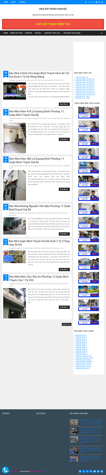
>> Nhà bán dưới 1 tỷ (81, 77)
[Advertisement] (37, 56)
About (13, 2)
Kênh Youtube (16, 33)
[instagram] (91, 2)
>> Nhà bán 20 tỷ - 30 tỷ (82, 96)
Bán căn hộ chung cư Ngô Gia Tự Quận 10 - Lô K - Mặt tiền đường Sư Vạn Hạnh (91, 450)
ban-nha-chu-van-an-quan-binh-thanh (37, 283)
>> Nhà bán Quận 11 (81, 353)
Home (6, 2)
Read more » (64, 104)
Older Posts (66, 324)
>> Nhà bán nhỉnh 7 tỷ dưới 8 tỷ (84, 89)
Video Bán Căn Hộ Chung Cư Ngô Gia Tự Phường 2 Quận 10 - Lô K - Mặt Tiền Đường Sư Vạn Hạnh (90, 431)
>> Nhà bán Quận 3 (80, 339)
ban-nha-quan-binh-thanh (33, 80)
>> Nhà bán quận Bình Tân (82, 356)
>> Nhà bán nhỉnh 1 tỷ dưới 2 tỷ (84, 79)
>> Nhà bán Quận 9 (80, 349)
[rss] (94, 2)
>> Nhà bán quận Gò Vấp (82, 360)
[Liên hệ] (4, 469)
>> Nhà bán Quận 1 (80, 335)
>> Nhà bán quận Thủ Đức (82, 367)
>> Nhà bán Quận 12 (81, 354)
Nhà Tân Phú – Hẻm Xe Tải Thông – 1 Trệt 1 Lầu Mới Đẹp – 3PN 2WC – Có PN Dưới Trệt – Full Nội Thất (91, 422)
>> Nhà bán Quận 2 (80, 337)
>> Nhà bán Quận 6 (80, 344)
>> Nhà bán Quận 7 (80, 346)
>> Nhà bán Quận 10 (81, 351)
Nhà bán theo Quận (72, 33)
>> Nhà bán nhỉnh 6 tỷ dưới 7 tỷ (84, 88)
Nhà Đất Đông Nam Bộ (37, 471)
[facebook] (88, 2)
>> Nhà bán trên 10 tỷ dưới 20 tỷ (84, 94)
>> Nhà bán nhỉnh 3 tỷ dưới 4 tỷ (84, 82)
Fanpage (28, 33)
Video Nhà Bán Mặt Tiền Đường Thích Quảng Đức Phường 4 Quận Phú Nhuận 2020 (90, 459)
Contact (22, 2)
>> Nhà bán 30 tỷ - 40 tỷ (82, 98)
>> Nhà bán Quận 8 (80, 347)
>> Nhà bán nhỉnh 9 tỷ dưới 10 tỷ (84, 93)
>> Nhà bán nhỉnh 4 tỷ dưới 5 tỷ (84, 84)
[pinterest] (102, 2)
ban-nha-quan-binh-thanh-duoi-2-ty (53, 80)
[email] (96, 2)
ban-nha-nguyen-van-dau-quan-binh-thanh (38, 213)
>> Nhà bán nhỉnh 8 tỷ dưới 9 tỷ (84, 91)
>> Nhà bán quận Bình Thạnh (83, 358)
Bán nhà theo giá (52, 33)
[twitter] (86, 2)
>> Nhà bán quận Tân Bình (82, 363)
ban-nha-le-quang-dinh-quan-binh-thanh (37, 118)
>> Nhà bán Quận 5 (80, 342)
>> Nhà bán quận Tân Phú (82, 365)
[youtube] (99, 2)
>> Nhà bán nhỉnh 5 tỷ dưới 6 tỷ (84, 86)
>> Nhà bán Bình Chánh (82, 368)
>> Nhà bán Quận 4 (80, 340)
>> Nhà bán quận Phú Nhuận (83, 361)
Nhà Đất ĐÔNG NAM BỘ (53, 9)
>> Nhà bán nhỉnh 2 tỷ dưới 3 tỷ (84, 80)
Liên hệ (38, 33)
